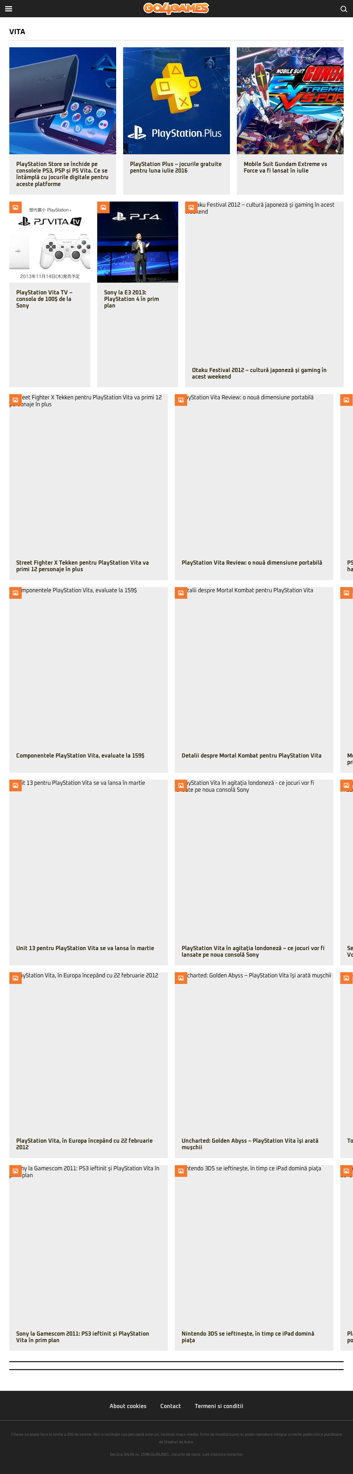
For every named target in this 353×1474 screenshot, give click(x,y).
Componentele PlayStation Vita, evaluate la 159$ (80, 756)
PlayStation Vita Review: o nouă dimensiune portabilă (252, 563)
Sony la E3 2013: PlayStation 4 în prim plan (131, 299)
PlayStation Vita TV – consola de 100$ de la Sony (44, 299)
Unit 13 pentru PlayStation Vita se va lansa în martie (85, 948)
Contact (170, 1406)
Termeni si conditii (219, 1406)
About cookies (128, 1406)
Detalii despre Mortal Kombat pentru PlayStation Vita (252, 756)
